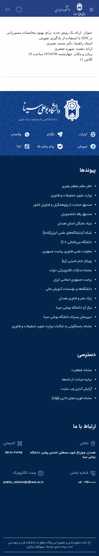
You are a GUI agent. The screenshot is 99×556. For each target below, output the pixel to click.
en (7, 9)
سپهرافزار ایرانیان (35, 546)
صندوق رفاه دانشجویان (76, 214)
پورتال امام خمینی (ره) (77, 261)
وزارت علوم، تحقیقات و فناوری (71, 195)
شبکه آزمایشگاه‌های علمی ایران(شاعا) (67, 233)
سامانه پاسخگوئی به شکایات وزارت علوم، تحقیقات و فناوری (52, 326)
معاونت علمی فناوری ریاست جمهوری (67, 251)
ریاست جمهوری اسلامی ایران (72, 280)
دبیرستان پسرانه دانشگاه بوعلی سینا (67, 317)
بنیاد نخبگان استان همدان (74, 223)
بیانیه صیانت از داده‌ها (77, 379)
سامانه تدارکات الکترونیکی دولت (70, 270)
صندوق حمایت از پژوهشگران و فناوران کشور (62, 205)
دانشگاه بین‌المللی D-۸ (76, 242)
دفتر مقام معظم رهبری (77, 186)
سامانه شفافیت (82, 370)
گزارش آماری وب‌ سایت (76, 389)
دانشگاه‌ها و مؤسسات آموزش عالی (69, 289)
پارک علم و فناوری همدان (75, 298)
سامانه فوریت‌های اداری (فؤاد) (72, 398)
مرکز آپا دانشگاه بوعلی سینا (74, 308)
